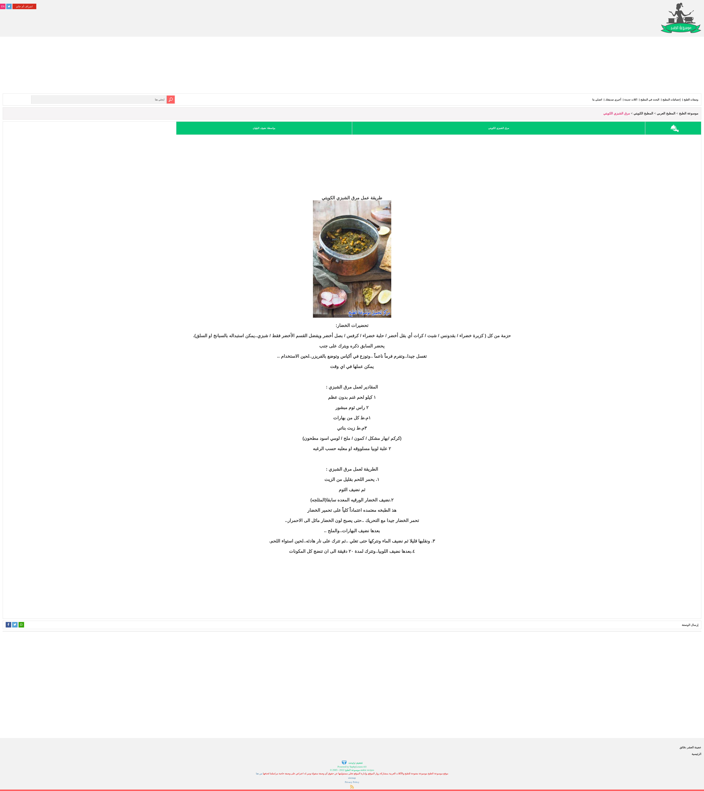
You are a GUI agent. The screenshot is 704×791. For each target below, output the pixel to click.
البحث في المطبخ (650, 99)
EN (3, 6)
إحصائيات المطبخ (672, 99)
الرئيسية (696, 753)
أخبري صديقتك (613, 99)
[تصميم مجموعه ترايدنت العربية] (352, 762)
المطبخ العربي (666, 113)
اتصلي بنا (597, 99)
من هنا (259, 773)
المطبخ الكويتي (643, 113)
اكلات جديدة (630, 99)
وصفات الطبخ (691, 99)
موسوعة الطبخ (688, 113)
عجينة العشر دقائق (690, 747)
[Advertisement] (352, 66)
